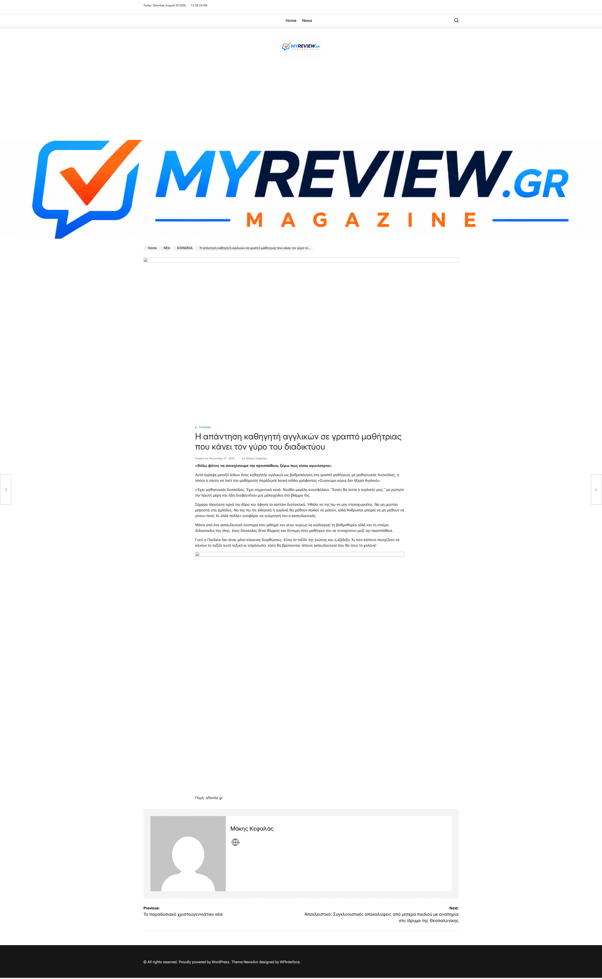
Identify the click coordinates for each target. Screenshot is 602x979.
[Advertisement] (301, 105)
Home (291, 20)
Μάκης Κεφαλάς (256, 458)
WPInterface (290, 962)
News (307, 20)
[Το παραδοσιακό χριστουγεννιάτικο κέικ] (5, 489)
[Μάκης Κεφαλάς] (188, 853)
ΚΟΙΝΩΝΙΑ (205, 427)
